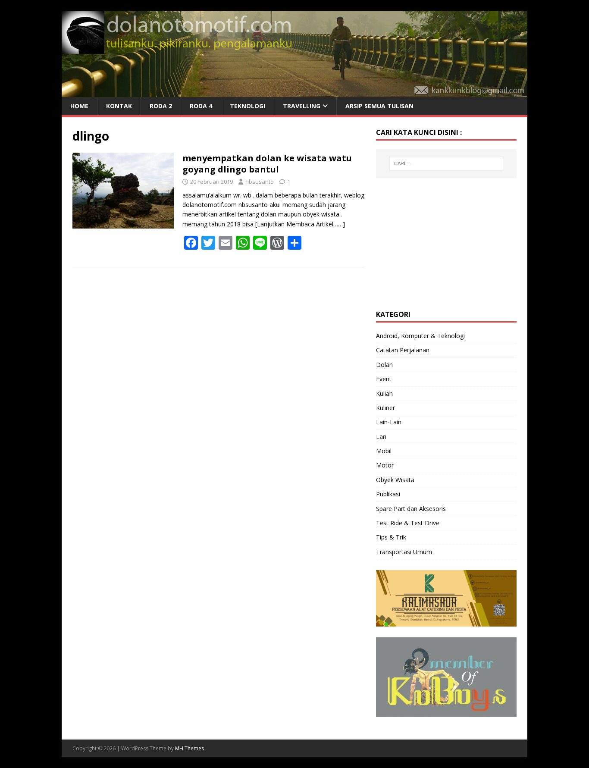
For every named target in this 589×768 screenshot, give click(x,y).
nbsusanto (259, 181)
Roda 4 (201, 106)
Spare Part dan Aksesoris (411, 509)
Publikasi (388, 494)
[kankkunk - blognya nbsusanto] (294, 92)
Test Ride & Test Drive (407, 523)
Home (79, 106)
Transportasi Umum (404, 552)
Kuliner (385, 408)
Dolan (384, 364)
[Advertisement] (440, 243)
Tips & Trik (391, 537)
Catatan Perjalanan (402, 350)
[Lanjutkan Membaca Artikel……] (300, 224)
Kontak (119, 106)
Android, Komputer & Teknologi (420, 336)
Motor (385, 465)
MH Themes (189, 748)
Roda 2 (161, 106)
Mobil (384, 451)
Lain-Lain (388, 422)
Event (384, 379)
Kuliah (384, 393)
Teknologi (247, 106)
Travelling (301, 106)
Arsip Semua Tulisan (379, 106)
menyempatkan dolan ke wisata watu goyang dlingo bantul (267, 163)
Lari (381, 437)
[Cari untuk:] (446, 163)
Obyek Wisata (395, 480)
